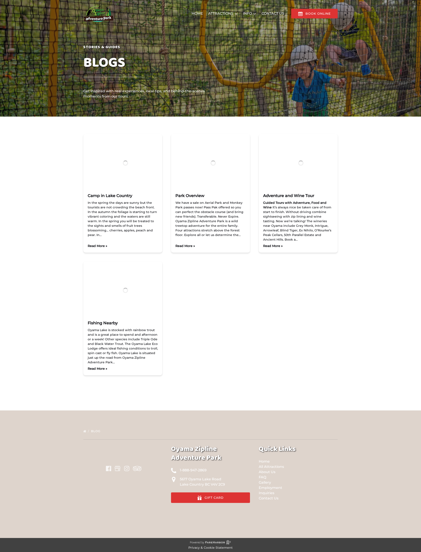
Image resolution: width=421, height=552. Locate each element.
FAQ (262, 477)
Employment (270, 488)
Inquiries (266, 493)
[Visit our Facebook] (108, 468)
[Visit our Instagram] (126, 468)
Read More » (97, 246)
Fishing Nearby (103, 323)
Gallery (265, 482)
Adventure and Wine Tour (288, 195)
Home (197, 13)
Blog (96, 431)
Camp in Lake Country (110, 195)
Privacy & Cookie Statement (210, 548)
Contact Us (273, 13)
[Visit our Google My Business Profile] (117, 468)
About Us (267, 472)
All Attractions (271, 467)
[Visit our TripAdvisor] (137, 468)
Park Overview (189, 195)
